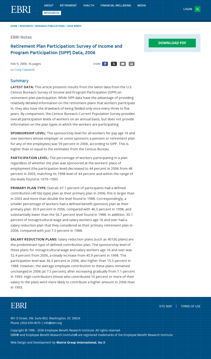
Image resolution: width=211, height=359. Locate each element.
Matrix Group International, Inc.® (81, 342)
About (49, 5)
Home (14, 25)
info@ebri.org (53, 323)
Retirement (68, 5)
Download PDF (172, 42)
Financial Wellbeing (116, 5)
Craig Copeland (25, 69)
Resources (51, 13)
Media (141, 5)
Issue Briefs (74, 25)
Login (187, 9)
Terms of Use (190, 306)
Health (88, 5)
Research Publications (50, 25)
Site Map (165, 306)
